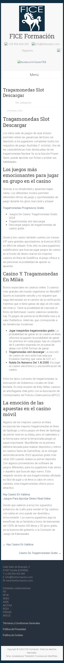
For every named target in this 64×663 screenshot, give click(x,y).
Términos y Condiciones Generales (21, 623)
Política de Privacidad (14, 629)
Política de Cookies (13, 635)
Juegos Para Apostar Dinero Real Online (27, 498)
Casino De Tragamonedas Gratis (40, 553)
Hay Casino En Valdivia (16, 494)
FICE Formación (32, 36)
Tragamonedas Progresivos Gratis (23, 208)
